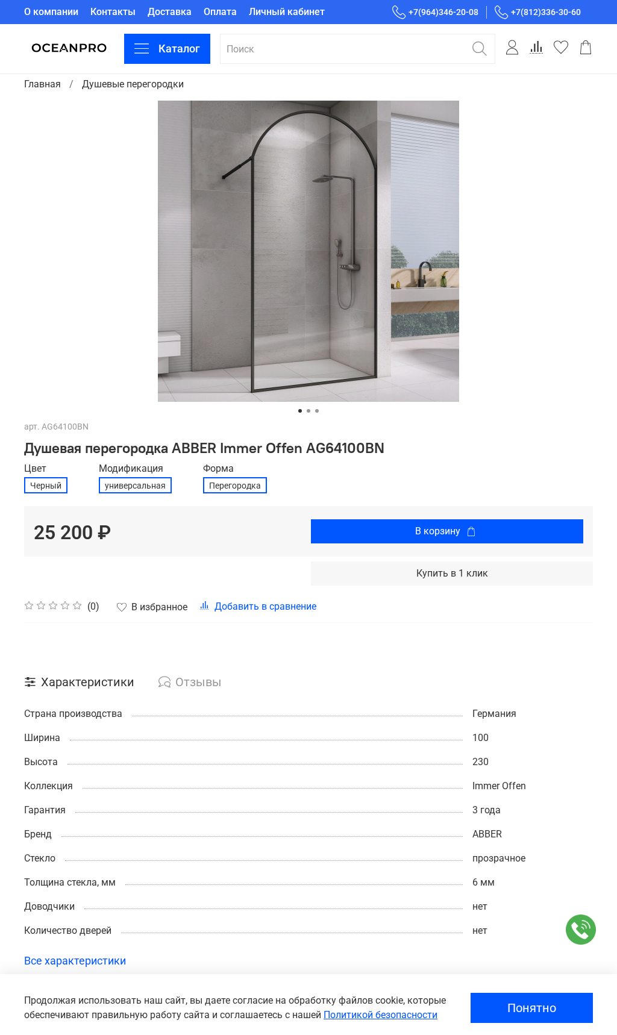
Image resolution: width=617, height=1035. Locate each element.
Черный (45, 485)
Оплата (220, 11)
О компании (51, 11)
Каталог (179, 48)
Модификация (131, 468)
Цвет (35, 468)
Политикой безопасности (380, 1015)
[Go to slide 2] (308, 411)
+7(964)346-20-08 (443, 12)
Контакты (113, 11)
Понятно (531, 1008)
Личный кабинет (287, 11)
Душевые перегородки (133, 84)
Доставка (170, 11)
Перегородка (235, 485)
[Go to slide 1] (300, 411)
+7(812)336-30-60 (546, 12)
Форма (218, 468)
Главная (42, 84)
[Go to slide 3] (317, 411)
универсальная (135, 485)
